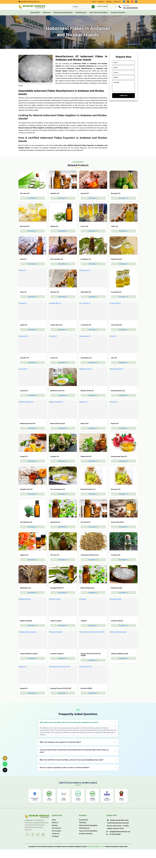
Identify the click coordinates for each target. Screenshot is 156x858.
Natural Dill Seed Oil (57, 423)
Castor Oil (114, 226)
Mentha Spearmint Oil (27, 423)
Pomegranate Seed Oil (119, 456)
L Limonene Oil (86, 325)
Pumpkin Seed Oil (26, 489)
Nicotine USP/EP (86, 688)
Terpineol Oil (115, 555)
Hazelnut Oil (54, 292)
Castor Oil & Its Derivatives (98, 12)
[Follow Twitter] (38, 835)
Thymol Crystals (56, 621)
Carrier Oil (84, 226)
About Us (101, 1)
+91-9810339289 (130, 8)
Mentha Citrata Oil (87, 390)
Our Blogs (55, 836)
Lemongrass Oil (86, 358)
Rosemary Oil (115, 489)
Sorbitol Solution (117, 621)
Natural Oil (84, 423)
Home (94, 1)
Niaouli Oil (114, 423)
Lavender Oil (24, 358)
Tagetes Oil (24, 555)
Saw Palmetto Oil (26, 522)
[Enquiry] (5, 770)
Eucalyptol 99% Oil (57, 588)
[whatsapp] (5, 764)
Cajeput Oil (54, 226)
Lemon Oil (53, 358)
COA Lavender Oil (56, 259)
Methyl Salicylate (26, 621)
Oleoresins (46, 12)
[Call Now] (5, 758)
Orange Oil (24, 456)
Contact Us (117, 1)
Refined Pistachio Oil (88, 489)
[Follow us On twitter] (128, 2)
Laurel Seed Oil (116, 325)
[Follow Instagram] (33, 835)
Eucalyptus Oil (86, 259)
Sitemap (108, 1)
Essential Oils (35, 12)
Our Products (56, 831)
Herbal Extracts (81, 12)
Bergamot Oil (115, 193)
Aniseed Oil (85, 193)
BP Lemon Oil (24, 226)
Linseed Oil (24, 390)
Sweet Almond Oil (117, 522)
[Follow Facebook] (27, 835)
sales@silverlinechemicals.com (29, 1)
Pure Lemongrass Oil (57, 489)
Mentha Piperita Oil (118, 390)
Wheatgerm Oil (25, 588)
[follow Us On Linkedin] (136, 2)
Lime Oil (114, 358)
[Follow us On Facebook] (124, 2)
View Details (31, 198)
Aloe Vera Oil (24, 193)
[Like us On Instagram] (132, 2)
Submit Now (123, 95)
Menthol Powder (117, 588)
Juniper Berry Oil (56, 325)
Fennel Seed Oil (116, 259)
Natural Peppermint (88, 588)
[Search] (93, 6)
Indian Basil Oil (86, 292)
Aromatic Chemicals (118, 12)
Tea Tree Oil (54, 555)
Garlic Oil (23, 292)
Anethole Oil (54, 193)
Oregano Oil (54, 456)
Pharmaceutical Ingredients (62, 12)
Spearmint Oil (55, 522)
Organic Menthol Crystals (29, 653)
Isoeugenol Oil (116, 292)
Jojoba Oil (23, 325)
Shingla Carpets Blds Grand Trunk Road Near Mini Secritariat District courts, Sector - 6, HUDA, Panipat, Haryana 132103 (118, 824)
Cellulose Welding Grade (119, 653)
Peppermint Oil (86, 456)
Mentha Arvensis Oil (57, 390)
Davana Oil (23, 688)
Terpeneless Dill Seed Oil (89, 555)
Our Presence (56, 828)
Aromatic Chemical (56, 653)
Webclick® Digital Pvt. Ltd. (96, 846)
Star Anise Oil (85, 522)
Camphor (84, 621)
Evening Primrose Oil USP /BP (60, 688)
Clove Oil (23, 259)
